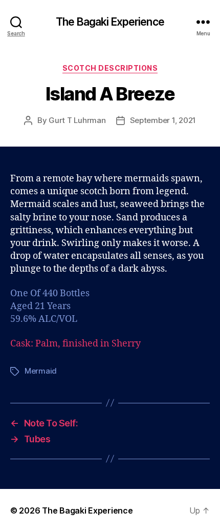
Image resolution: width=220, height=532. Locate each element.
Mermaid (41, 371)
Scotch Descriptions (110, 68)
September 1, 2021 (163, 120)
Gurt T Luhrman (77, 120)
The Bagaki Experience (110, 21)
